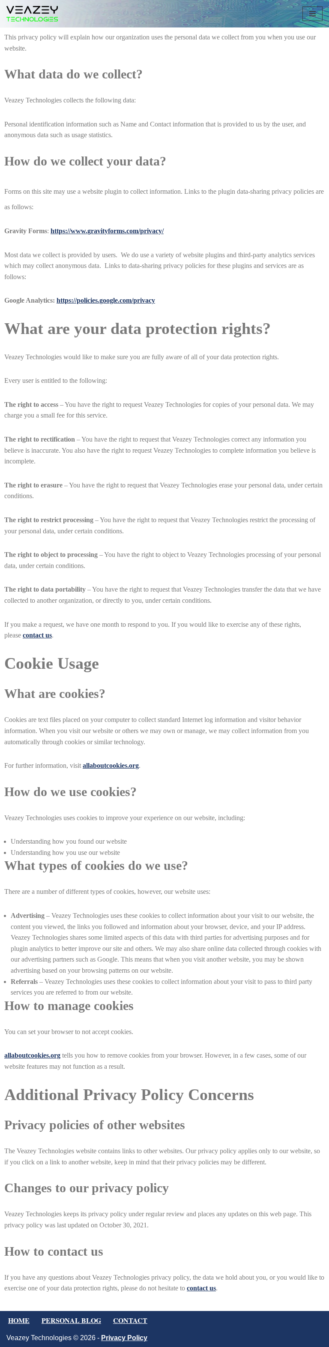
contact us (37, 635)
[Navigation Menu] (312, 13)
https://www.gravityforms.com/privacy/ (107, 231)
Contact (130, 1320)
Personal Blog (71, 1320)
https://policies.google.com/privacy (106, 300)
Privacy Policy (124, 1337)
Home (19, 1320)
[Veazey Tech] (32, 13)
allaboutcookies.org (111, 765)
